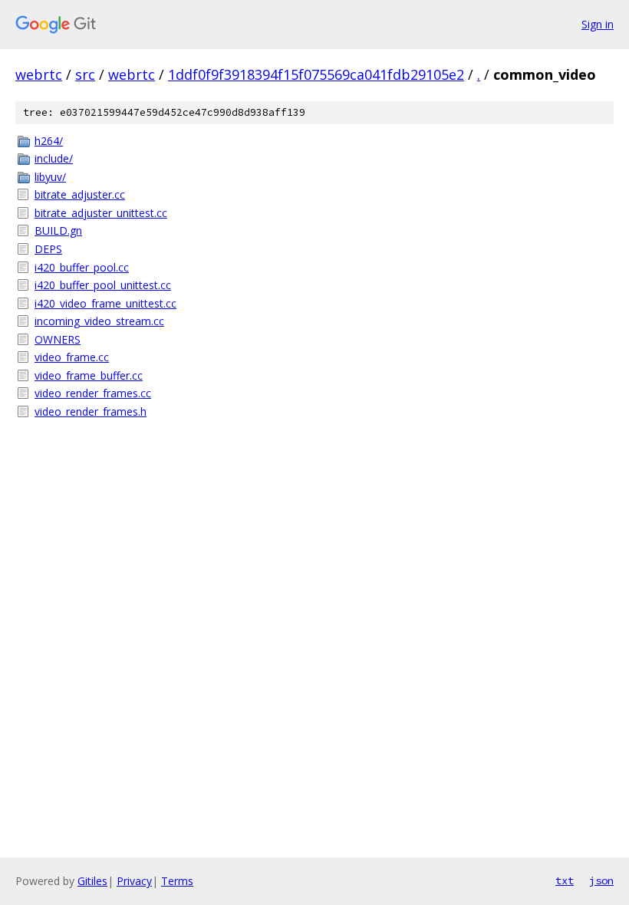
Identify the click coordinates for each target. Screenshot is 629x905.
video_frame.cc (72, 357)
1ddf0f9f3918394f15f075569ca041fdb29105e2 (316, 74)
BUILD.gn (58, 230)
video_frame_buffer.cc (89, 375)
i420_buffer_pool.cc (82, 267)
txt (564, 880)
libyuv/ (50, 176)
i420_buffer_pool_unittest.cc (103, 285)
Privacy (134, 881)
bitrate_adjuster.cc (80, 194)
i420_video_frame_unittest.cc (105, 303)
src (85, 74)
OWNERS (58, 339)
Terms (177, 881)
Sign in (597, 24)
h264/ (49, 140)
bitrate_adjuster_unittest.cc (101, 213)
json (601, 880)
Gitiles (92, 881)
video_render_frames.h (91, 411)
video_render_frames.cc (93, 393)
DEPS (48, 249)
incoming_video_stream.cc (99, 321)
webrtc (38, 74)
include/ (54, 158)
